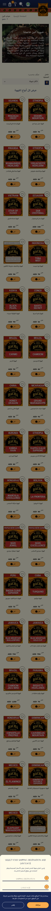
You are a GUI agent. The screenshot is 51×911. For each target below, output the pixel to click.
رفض (13, 905)
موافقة (38, 905)
